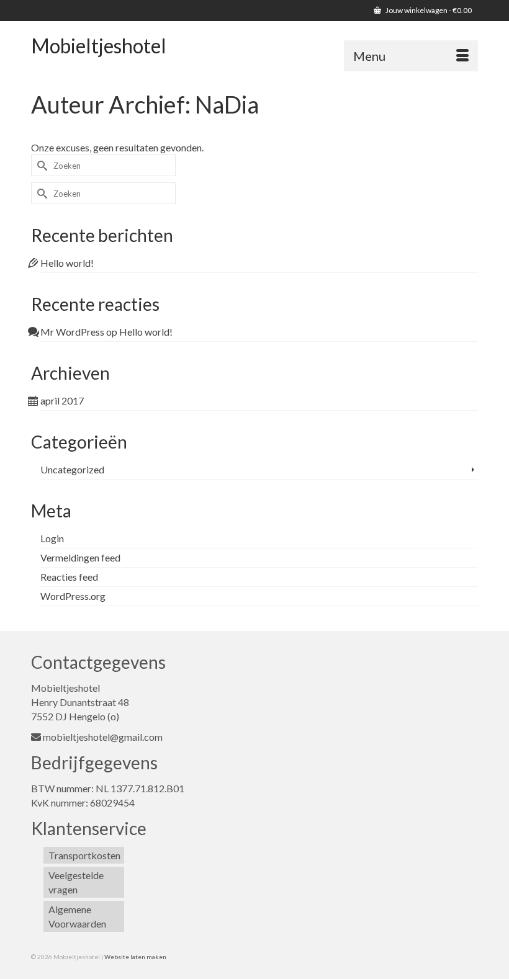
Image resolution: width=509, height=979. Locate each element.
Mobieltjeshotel (98, 46)
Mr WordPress (72, 332)
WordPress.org (73, 596)
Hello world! (67, 263)
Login (52, 538)
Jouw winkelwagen (428, 10)
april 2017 (62, 400)
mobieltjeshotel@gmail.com (103, 737)
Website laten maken (135, 956)
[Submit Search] (40, 165)
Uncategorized (72, 469)
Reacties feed (69, 577)
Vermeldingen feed (80, 557)
